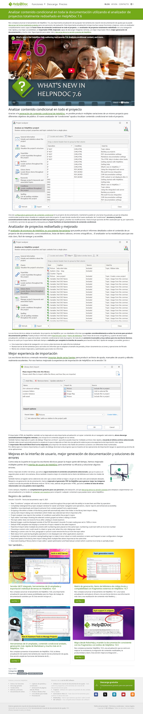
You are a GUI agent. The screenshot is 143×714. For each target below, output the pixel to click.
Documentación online (17, 692)
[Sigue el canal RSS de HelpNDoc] (133, 694)
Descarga (52, 4)
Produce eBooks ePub (38, 692)
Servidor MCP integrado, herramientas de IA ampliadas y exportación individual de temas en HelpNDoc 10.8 (35, 587)
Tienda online (14, 688)
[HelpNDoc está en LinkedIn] (114, 694)
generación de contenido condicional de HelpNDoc (42, 113)
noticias (20, 671)
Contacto (124, 4)
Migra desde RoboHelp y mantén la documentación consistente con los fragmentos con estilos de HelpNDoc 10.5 (102, 643)
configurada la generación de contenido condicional (34, 215)
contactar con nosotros (41, 492)
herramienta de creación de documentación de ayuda (49, 708)
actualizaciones (22, 673)
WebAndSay (57, 698)
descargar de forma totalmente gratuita (23, 25)
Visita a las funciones (17, 684)
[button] (132, 4)
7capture (56, 690)
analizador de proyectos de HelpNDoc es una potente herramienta (40, 230)
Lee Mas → (15, 601)
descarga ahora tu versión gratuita (94, 490)
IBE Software (57, 700)
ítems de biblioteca (75, 336)
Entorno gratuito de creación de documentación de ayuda (26, 706)
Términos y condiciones (116, 706)
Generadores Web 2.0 (60, 694)
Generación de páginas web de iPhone (38, 689)
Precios (63, 4)
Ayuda (114, 4)
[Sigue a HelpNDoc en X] (105, 694)
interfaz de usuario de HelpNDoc (43, 464)
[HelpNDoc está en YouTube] (123, 694)
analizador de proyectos (35, 673)
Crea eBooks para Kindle (39, 694)
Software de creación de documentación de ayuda (69, 684)
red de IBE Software (67, 680)
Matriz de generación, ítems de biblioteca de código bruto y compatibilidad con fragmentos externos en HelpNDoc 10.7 (101, 587)
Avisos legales (130, 706)
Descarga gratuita (16, 686)
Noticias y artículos (16, 690)
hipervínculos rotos (59, 336)
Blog (107, 4)
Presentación (36, 696)
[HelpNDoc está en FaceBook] (96, 694)
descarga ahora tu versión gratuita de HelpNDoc (73, 32)
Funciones (37, 4)
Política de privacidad (101, 706)
